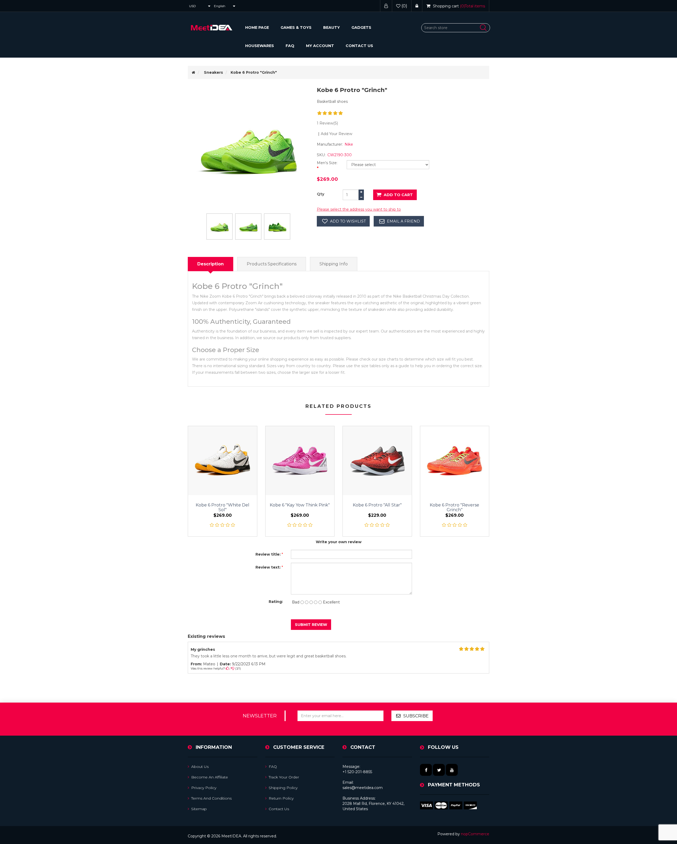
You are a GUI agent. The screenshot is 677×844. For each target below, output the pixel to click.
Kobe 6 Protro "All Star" (377, 505)
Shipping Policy (283, 787)
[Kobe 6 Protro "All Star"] (377, 460)
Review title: (268, 554)
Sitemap (199, 808)
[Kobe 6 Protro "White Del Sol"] (222, 460)
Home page (257, 27)
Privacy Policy (203, 787)
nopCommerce (475, 834)
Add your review (336, 133)
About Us (200, 766)
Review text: (268, 567)
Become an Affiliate (209, 777)
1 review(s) (327, 123)
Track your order (284, 777)
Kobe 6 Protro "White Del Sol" (222, 507)
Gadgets (361, 27)
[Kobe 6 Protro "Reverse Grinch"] (454, 460)
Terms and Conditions (211, 798)
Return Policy (281, 798)
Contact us (359, 45)
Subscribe (416, 715)
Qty (320, 194)
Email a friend (403, 221)
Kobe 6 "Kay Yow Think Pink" (300, 505)
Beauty (331, 27)
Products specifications (271, 263)
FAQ (290, 45)
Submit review (311, 624)
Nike (349, 144)
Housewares (259, 45)
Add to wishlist (348, 221)
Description (210, 263)
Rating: (276, 601)
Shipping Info (333, 263)
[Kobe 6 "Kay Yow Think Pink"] (300, 460)
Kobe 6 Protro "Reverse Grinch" (454, 507)
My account (320, 45)
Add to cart (398, 194)
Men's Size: (327, 162)
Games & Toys (296, 27)
